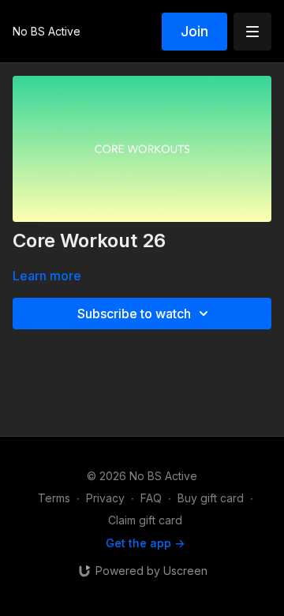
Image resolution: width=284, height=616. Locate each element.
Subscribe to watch (134, 313)
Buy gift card (211, 498)
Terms (54, 498)
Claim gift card (145, 520)
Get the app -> (145, 543)
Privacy (105, 498)
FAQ (151, 498)
